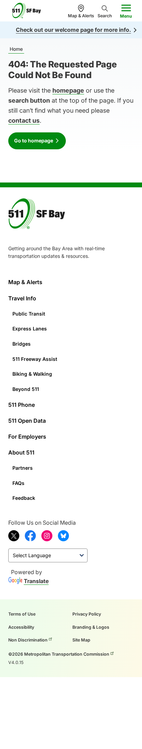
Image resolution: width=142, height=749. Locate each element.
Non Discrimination (28, 640)
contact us (24, 120)
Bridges (21, 344)
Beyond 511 (25, 389)
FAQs (18, 483)
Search (105, 15)
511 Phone (21, 404)
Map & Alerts (81, 15)
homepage (68, 90)
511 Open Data (27, 420)
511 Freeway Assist (34, 359)
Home (16, 49)
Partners (22, 468)
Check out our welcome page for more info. (73, 29)
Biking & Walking (32, 374)
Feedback (23, 498)
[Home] (29, 10)
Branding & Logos (90, 627)
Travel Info (22, 298)
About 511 (21, 452)
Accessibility (21, 627)
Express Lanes (29, 328)
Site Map (81, 640)
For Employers (27, 436)
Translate (36, 581)
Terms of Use (22, 614)
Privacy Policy (86, 614)
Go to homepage (33, 140)
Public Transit (28, 314)
